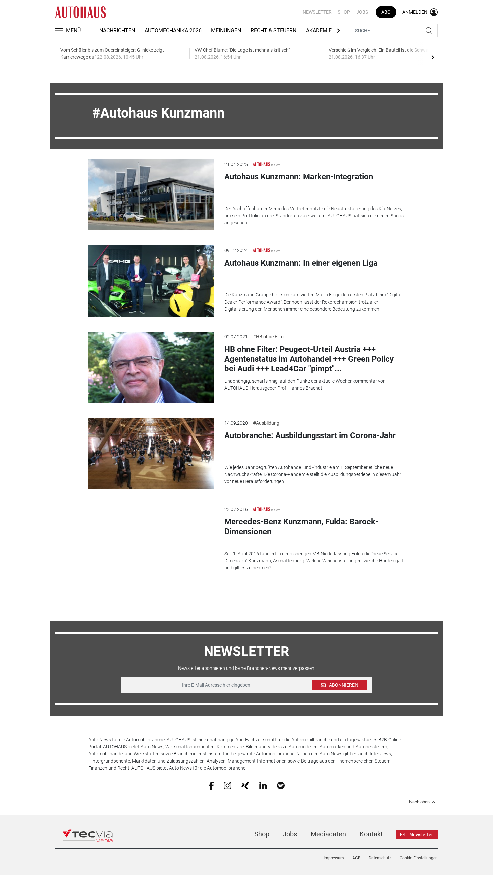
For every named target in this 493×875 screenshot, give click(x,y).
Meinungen (226, 30)
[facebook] (211, 785)
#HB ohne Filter (269, 336)
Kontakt (371, 834)
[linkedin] (263, 785)
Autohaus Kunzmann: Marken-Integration (298, 176)
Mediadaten (328, 834)
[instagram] (227, 785)
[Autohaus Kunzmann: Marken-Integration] (151, 194)
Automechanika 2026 (173, 30)
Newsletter (317, 12)
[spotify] (281, 785)
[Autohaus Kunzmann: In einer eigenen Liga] (151, 281)
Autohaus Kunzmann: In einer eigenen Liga (301, 263)
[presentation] (433, 57)
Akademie (319, 30)
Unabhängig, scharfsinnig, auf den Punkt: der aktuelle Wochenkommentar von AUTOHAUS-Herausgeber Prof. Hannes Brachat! (305, 384)
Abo (386, 12)
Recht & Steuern (273, 30)
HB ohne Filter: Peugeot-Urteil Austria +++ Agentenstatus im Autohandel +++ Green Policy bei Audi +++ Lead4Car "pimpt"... (309, 358)
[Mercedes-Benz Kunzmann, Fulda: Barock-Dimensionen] (151, 539)
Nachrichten (117, 30)
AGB (356, 858)
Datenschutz (380, 858)
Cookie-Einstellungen (419, 858)
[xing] (245, 785)
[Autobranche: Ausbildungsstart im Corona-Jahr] (151, 453)
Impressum (334, 858)
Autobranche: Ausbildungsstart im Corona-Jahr (310, 435)
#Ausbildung (266, 423)
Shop (344, 12)
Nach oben (419, 802)
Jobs (362, 12)
